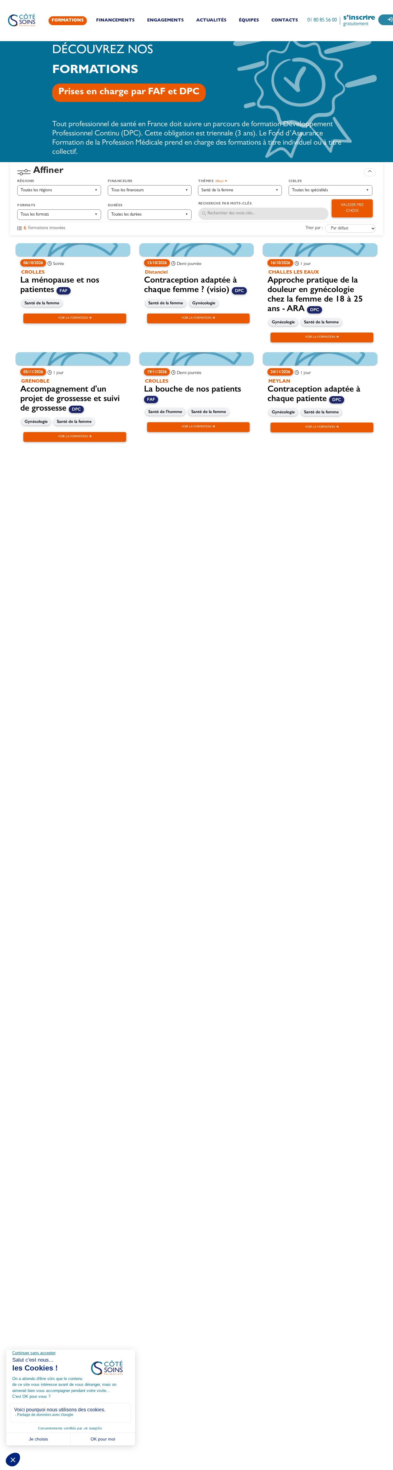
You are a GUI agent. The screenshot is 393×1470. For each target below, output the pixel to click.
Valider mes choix (352, 208)
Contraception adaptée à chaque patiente (313, 393)
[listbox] (57, 190)
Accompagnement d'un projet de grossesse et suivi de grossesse (70, 398)
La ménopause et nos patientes (59, 284)
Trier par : (314, 228)
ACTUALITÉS (211, 20)
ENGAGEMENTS (165, 20)
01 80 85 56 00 (322, 20)
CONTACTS (284, 20)
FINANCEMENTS (115, 20)
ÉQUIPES (249, 20)
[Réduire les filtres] (370, 172)
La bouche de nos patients (192, 389)
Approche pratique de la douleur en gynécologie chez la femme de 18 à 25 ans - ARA (315, 294)
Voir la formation (73, 318)
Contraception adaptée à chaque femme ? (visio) (190, 284)
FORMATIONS (68, 20)
